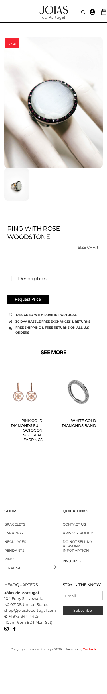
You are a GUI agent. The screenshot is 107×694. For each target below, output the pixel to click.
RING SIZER (72, 561)
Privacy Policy (78, 533)
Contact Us (74, 524)
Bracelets (14, 524)
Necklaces (15, 541)
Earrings (13, 533)
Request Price (28, 299)
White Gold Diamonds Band (79, 423)
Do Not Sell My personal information (77, 546)
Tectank (89, 649)
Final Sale (14, 568)
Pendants (14, 550)
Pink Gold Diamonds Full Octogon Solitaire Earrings (27, 430)
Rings (9, 559)
